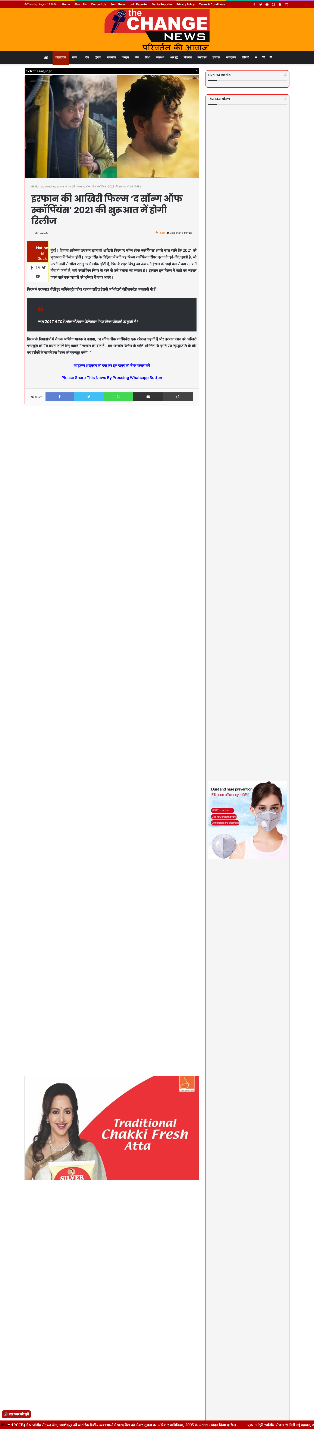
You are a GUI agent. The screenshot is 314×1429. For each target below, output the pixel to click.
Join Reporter (139, 4)
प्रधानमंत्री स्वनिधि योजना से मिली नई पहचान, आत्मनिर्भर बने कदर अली (235, 1424)
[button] (195, 420)
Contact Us (98, 4)
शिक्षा (147, 57)
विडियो (245, 57)
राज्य (74, 57)
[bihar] (157, 30)
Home (66, 4)
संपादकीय (231, 57)
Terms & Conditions (212, 4)
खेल (137, 57)
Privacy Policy (185, 4)
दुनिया (98, 57)
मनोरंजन (202, 57)
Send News (118, 4)
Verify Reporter (162, 4)
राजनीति (111, 57)
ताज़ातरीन (61, 57)
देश (87, 57)
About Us (80, 4)
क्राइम (125, 57)
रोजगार (216, 57)
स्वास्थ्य (160, 57)
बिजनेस (188, 57)
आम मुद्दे (174, 57)
